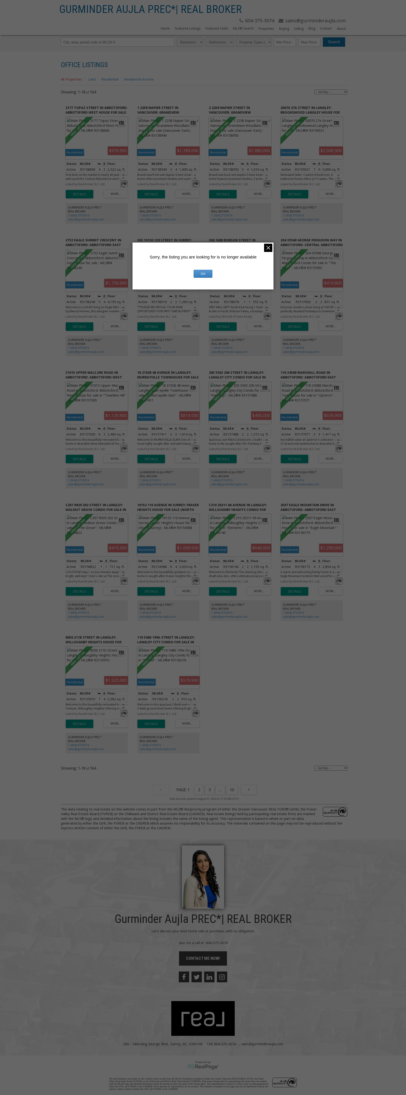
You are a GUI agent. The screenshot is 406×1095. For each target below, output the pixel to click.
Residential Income (139, 79)
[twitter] (196, 977)
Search (334, 42)
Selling (299, 28)
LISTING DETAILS (79, 194)
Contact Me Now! (203, 958)
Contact (326, 28)
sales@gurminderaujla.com (86, 219)
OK (203, 273)
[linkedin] (209, 977)
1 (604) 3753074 (78, 215)
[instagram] (222, 977)
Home (165, 28)
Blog (311, 28)
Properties (266, 28)
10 (232, 789)
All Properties (71, 79)
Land (92, 79)
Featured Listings (188, 28)
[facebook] (184, 977)
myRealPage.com (203, 1067)
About (341, 28)
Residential (110, 79)
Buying (284, 28)
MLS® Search (243, 28)
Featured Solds (216, 28)
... (220, 789)
